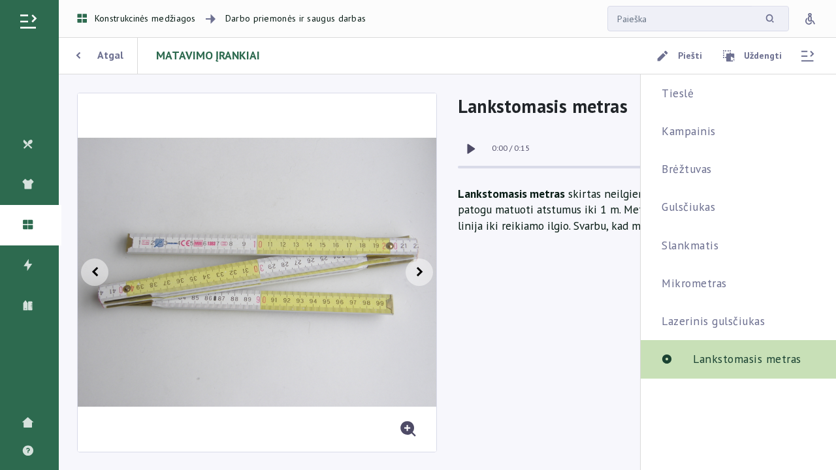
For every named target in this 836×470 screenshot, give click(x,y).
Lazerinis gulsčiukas (713, 320)
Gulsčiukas (688, 206)
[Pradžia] (31, 423)
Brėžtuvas (687, 168)
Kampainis (689, 130)
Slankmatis (690, 245)
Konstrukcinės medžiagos (145, 18)
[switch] (471, 149)
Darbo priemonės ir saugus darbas (295, 18)
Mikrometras (694, 282)
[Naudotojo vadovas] (31, 451)
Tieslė (678, 93)
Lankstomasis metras (747, 358)
